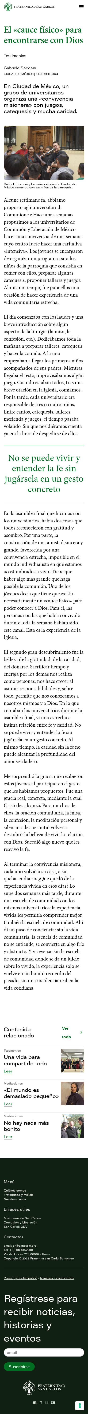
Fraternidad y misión (18, 1194)
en (35, 1402)
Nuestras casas (15, 1199)
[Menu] (81, 6)
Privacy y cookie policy (20, 1278)
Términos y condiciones (57, 1278)
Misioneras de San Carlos (22, 1218)
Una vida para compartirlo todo (25, 1060)
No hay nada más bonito (26, 1125)
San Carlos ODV (15, 1226)
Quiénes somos (15, 1190)
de (53, 1402)
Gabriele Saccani (20, 68)
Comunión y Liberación (20, 1222)
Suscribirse (19, 1366)
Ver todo (66, 1032)
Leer (8, 1071)
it (41, 1402)
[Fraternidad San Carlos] (29, 6)
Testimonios (15, 55)
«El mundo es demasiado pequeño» (31, 1092)
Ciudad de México (18, 74)
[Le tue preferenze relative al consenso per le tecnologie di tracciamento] (79, 1405)
